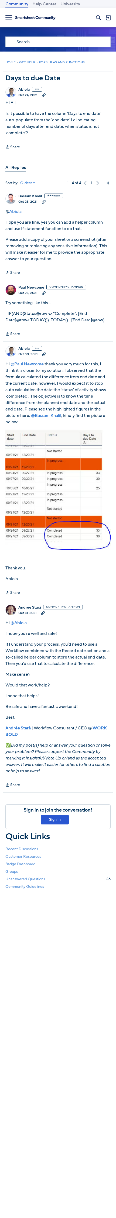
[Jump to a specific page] (106, 183)
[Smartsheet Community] (35, 17)
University (70, 4)
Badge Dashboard (20, 864)
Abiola (24, 89)
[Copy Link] (43, 95)
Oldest (26, 183)
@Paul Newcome (27, 364)
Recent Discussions (21, 849)
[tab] (15, 167)
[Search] (98, 18)
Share (12, 147)
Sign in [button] (55, 819)
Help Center (44, 4)
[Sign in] (108, 18)
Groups (11, 871)
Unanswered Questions (58, 879)
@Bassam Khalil (46, 416)
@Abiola (19, 623)
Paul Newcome (31, 287)
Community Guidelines (24, 886)
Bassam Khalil (30, 196)
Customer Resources (23, 856)
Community (16, 4)
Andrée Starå (29, 607)
